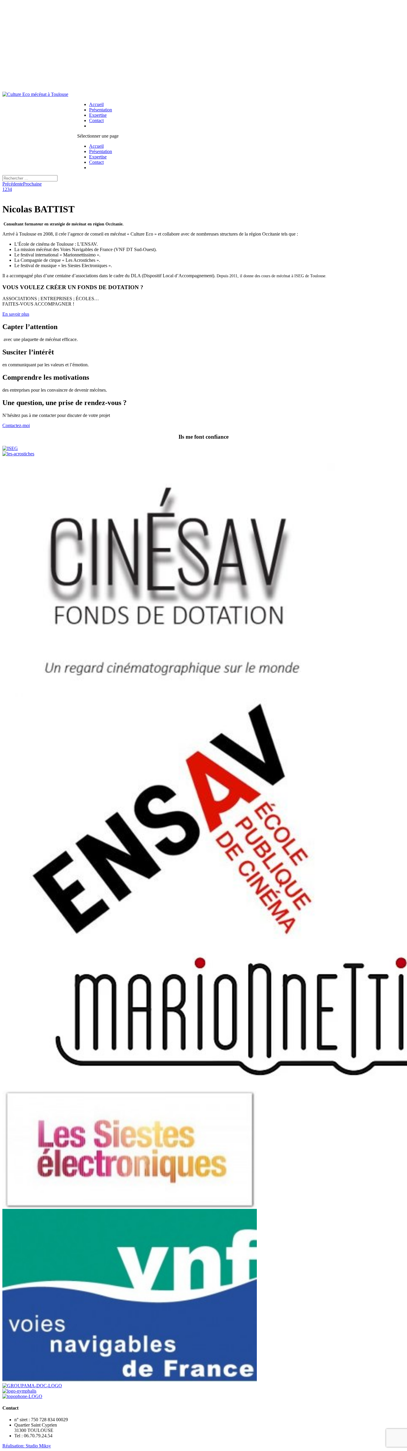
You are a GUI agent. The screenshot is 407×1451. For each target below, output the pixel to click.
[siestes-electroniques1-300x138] (129, 1206)
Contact (96, 120)
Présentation (100, 109)
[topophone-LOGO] (22, 1396)
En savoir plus (15, 314)
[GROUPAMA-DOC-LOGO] (32, 1385)
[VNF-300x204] (129, 1380)
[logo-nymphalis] (19, 1391)
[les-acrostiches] (18, 453)
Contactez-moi (16, 425)
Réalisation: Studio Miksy (26, 1445)
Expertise (98, 115)
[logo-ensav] (171, 937)
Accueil (96, 104)
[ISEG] (10, 448)
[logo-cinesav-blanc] (171, 695)
